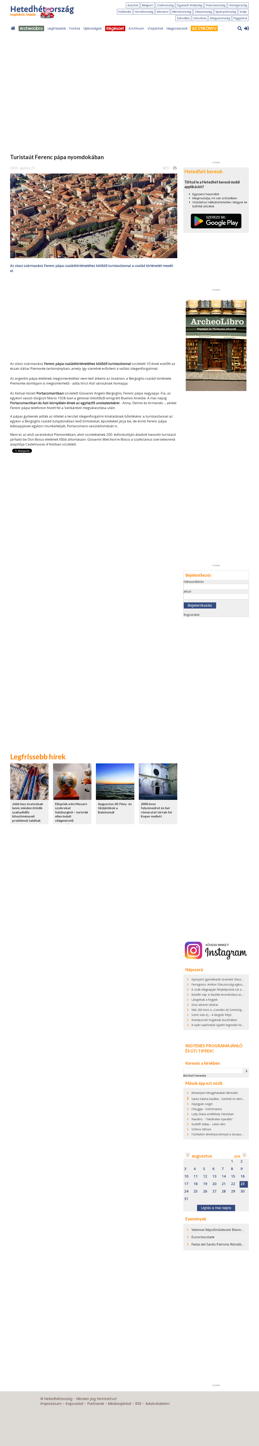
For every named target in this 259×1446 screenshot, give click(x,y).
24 (186, 1191)
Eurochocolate (202, 1237)
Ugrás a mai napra (216, 1208)
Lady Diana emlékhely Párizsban (212, 1114)
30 (243, 1191)
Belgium (147, 5)
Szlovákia (183, 18)
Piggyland (240, 18)
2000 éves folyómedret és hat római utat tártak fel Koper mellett (156, 810)
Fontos (74, 28)
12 (205, 1176)
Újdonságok (92, 28)
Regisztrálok (192, 615)
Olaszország (203, 12)
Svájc (243, 12)
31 (186, 1199)
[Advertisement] (93, 316)
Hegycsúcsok (177, 28)
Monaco (163, 12)
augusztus (202, 1156)
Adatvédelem (157, 1403)
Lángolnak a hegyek (204, 1000)
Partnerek (95, 1403)
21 (224, 1184)
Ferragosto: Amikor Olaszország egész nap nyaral (224, 984)
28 (224, 1191)
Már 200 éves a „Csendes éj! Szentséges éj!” (220, 1010)
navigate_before (187, 1155)
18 (196, 1184)
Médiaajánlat (119, 1403)
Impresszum (51, 1403)
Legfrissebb (57, 28)
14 (224, 1176)
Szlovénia (199, 18)
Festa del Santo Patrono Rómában (218, 1244)
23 (243, 1184)
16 (243, 1176)
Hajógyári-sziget (202, 1104)
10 (186, 1176)
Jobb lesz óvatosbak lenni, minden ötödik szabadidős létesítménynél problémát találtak (27, 812)
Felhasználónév (194, 582)
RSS (138, 1403)
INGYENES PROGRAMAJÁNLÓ (213, 1045)
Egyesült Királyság (189, 5)
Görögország (238, 5)
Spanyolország (225, 12)
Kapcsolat (74, 1403)
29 (233, 1191)
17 (186, 1184)
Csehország (165, 5)
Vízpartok (155, 28)
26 (205, 1191)
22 (233, 1184)
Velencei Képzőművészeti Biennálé (218, 1229)
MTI (166, 168)
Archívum (136, 28)
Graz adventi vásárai (204, 1005)
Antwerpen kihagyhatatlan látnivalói (214, 1093)
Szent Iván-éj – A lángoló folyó (211, 1015)
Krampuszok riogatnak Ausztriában (214, 1020)
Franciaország (215, 5)
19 (205, 1184)
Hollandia (124, 12)
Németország (181, 12)
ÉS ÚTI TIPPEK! (199, 1051)
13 (214, 1176)
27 (214, 1191)
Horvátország (144, 12)
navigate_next (246, 1071)
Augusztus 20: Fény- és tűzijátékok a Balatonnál (115, 808)
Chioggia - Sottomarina (206, 1109)
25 (196, 1191)
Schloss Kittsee (201, 1129)
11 (196, 1176)
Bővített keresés (194, 1076)
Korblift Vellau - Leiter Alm (208, 1124)
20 (214, 1184)
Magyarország (220, 18)
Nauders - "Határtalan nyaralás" (212, 1119)
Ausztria (132, 5)
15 (233, 1176)
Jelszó (187, 591)
